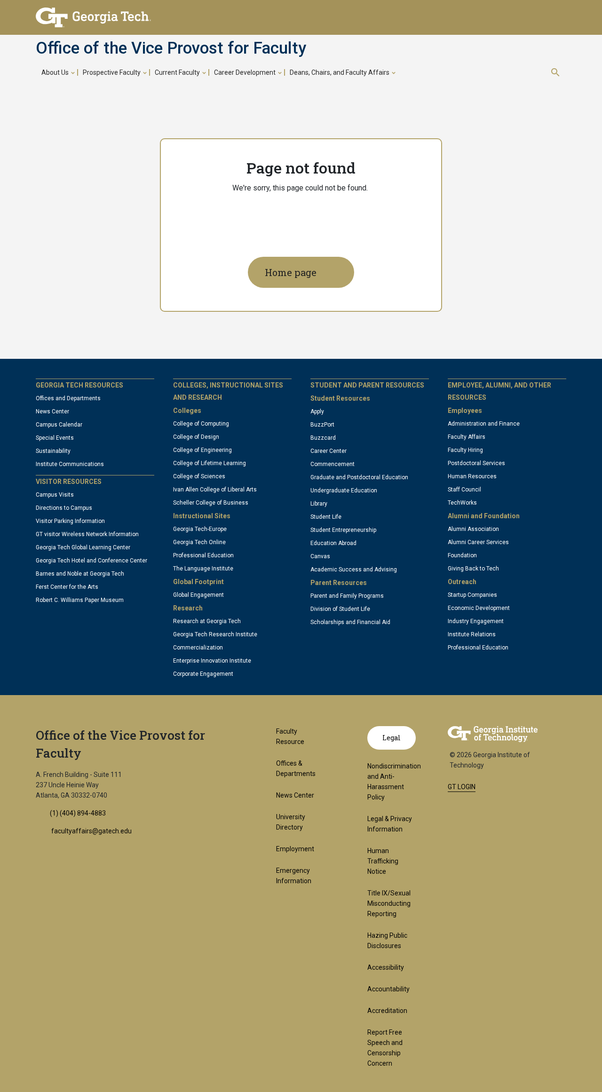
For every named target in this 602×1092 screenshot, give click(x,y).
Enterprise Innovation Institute (212, 660)
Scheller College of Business (210, 502)
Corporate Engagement (203, 674)
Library (318, 503)
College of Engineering (202, 450)
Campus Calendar (59, 424)
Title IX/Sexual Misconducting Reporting (389, 903)
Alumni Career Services (478, 542)
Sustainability (53, 451)
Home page (291, 272)
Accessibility (385, 967)
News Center (52, 411)
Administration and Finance (484, 423)
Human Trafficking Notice (382, 861)
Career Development (245, 72)
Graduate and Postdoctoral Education (359, 477)
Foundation (462, 555)
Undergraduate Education (343, 490)
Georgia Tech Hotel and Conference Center (91, 560)
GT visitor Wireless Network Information (87, 534)
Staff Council (464, 489)
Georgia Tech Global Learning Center (83, 547)
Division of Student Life (340, 609)
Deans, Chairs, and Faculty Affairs (339, 72)
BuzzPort (322, 424)
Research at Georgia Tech (207, 621)
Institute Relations (472, 634)
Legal (391, 737)
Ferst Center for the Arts (67, 587)
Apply (317, 411)
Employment (295, 849)
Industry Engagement (476, 621)
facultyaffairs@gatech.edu (91, 831)
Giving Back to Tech (473, 568)
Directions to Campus (64, 508)
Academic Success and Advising (353, 569)
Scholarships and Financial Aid (350, 622)
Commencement (332, 464)
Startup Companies (472, 595)
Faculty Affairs (466, 437)
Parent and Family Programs (347, 596)
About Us (55, 72)
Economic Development (479, 608)
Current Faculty (177, 72)
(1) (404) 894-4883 (78, 813)
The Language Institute (203, 568)
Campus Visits (55, 494)
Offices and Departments (68, 398)
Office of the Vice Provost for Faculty (171, 48)
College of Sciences (199, 476)
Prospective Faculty (112, 72)
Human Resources (472, 476)
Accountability (388, 989)
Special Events (55, 438)
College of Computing (201, 423)
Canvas (320, 556)
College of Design (196, 437)
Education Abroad (333, 543)
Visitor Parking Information (70, 521)
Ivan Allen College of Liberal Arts (215, 489)
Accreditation (387, 1010)
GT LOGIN (461, 787)
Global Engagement (198, 595)
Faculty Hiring (465, 450)
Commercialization (198, 647)
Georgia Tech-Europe (200, 529)
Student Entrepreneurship (343, 530)
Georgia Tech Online (199, 542)
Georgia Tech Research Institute (215, 634)
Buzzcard (323, 438)
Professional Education (203, 555)
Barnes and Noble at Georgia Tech (80, 573)
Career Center (328, 451)
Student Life (325, 517)
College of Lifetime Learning (209, 463)
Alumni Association (473, 529)
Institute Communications (70, 464)
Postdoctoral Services (476, 463)
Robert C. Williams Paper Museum (80, 600)
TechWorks (462, 502)
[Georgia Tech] (493, 733)
